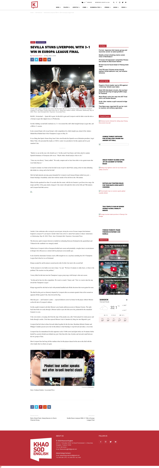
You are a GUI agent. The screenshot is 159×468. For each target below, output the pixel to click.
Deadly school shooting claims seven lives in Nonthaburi (112, 56)
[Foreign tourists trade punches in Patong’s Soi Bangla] (114, 224)
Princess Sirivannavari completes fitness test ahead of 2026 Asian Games (113, 60)
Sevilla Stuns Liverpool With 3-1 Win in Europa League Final (80, 419)
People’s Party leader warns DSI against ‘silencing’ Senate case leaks (113, 86)
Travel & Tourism (105, 116)
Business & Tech (95, 7)
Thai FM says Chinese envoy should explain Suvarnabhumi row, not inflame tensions (113, 71)
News (57, 7)
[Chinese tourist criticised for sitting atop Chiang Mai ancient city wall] (114, 131)
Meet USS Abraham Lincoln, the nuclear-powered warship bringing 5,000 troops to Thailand (113, 91)
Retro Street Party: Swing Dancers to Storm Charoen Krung (43, 419)
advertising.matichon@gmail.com (70, 455)
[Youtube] (125, 2)
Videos (123, 7)
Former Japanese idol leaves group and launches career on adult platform (113, 51)
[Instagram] (119, 2)
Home (32, 12)
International (38, 12)
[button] (113, 2)
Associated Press (37, 55)
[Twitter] (122, 2)
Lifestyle (75, 7)
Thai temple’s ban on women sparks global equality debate (113, 208)
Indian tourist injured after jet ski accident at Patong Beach (113, 162)
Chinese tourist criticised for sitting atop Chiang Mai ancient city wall (113, 138)
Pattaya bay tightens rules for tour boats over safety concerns (113, 185)
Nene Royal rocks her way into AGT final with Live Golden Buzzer (113, 97)
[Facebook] (116, 2)
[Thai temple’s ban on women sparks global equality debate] (114, 201)
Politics (65, 7)
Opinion (107, 7)
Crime (84, 7)
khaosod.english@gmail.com (68, 449)
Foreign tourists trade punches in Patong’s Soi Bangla (111, 232)
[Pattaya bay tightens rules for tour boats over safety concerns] (114, 177)
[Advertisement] (79, 27)
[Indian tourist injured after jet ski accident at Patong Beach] (114, 154)
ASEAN (115, 7)
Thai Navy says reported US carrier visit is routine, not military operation (113, 107)
